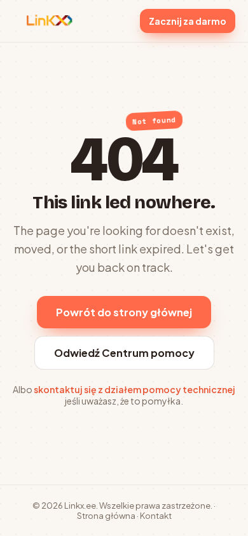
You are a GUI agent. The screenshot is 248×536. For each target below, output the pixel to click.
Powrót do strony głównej (124, 312)
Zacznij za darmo (187, 21)
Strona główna (106, 516)
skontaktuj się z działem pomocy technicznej (134, 389)
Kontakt (156, 516)
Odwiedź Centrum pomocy (124, 352)
